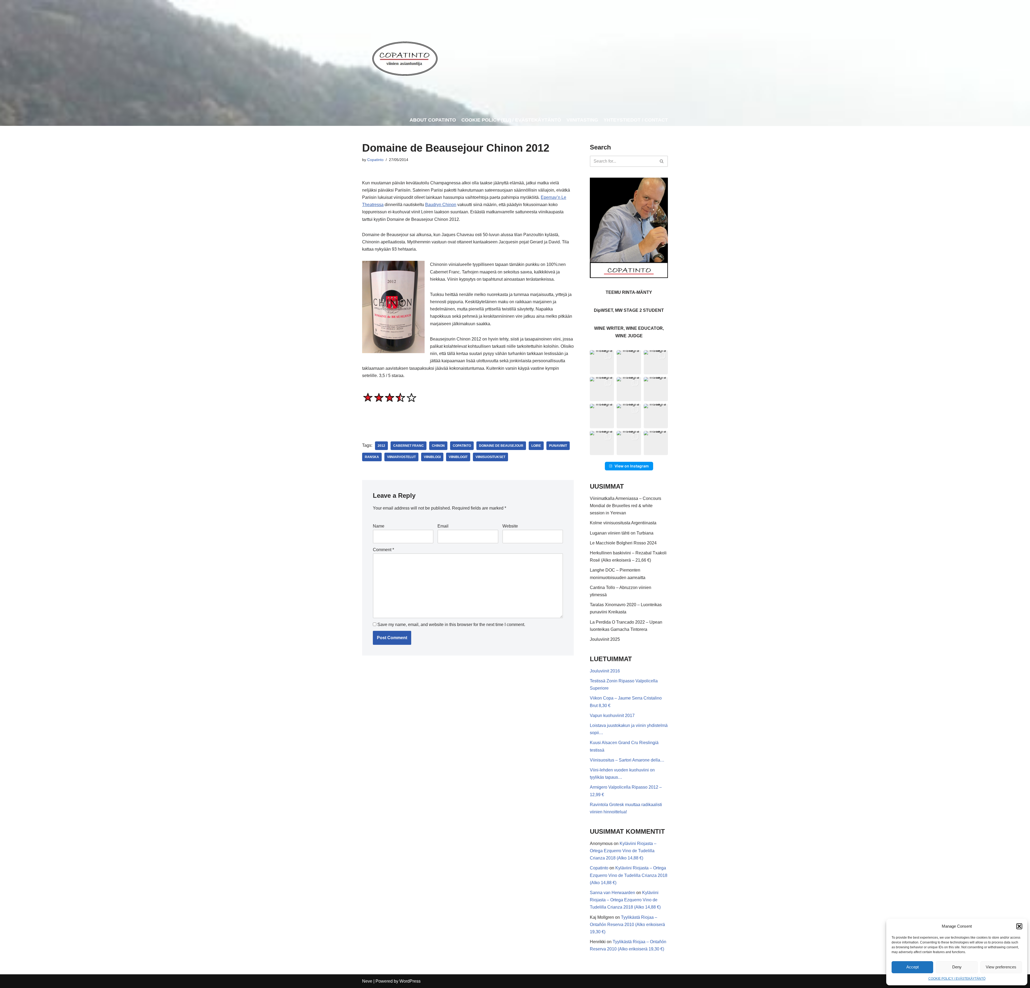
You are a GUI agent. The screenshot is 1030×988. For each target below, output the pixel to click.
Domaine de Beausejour (501, 446)
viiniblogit (458, 457)
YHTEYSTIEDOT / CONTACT (636, 120)
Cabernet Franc (408, 446)
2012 (381, 446)
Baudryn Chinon (440, 204)
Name (378, 526)
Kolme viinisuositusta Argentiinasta (623, 523)
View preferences (1001, 967)
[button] (1019, 926)
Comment (383, 549)
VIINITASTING (582, 120)
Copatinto (375, 160)
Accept (912, 967)
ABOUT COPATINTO (433, 120)
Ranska (372, 457)
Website (510, 526)
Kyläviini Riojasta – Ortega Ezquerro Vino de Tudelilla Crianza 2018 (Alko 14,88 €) (623, 850)
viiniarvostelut (401, 457)
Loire (536, 446)
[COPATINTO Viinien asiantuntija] (404, 57)
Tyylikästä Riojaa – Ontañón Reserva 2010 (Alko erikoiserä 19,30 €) (627, 924)
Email (442, 526)
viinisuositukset (490, 457)
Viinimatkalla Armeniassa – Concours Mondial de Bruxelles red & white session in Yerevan (625, 505)
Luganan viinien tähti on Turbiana (621, 533)
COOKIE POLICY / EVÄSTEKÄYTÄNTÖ (956, 978)
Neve (367, 981)
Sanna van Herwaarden (612, 892)
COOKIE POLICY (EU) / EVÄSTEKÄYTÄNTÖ (511, 120)
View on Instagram (632, 466)
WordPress (410, 981)
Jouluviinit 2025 (605, 639)
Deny (957, 967)
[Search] (662, 161)
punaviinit (558, 446)
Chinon (438, 446)
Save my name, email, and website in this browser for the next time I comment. (451, 624)
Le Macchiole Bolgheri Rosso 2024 (623, 543)
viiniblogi (432, 457)
